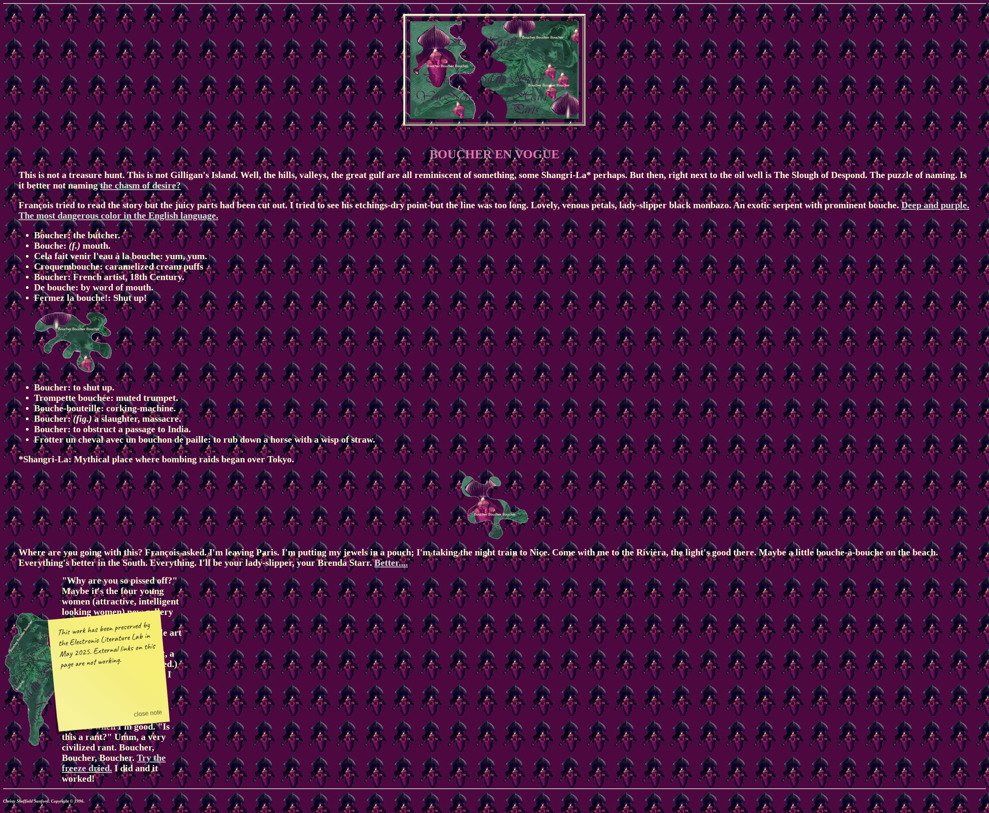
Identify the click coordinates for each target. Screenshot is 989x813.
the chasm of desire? (140, 185)
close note (148, 712)
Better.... (391, 563)
